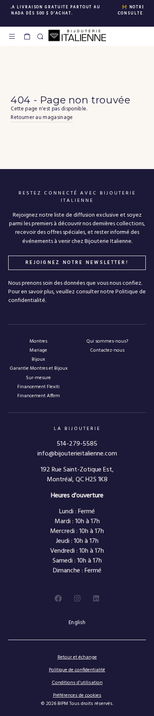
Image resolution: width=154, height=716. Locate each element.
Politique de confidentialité (77, 670)
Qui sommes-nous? (107, 341)
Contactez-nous (107, 350)
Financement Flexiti (38, 387)
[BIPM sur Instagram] (77, 598)
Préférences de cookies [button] (77, 696)
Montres (38, 341)
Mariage (38, 350)
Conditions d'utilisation (77, 683)
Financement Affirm (38, 396)
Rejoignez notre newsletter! (77, 262)
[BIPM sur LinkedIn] (96, 598)
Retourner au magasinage (42, 118)
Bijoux (38, 359)
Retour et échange (77, 657)
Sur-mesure (38, 378)
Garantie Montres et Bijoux (38, 368)
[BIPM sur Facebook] (58, 598)
